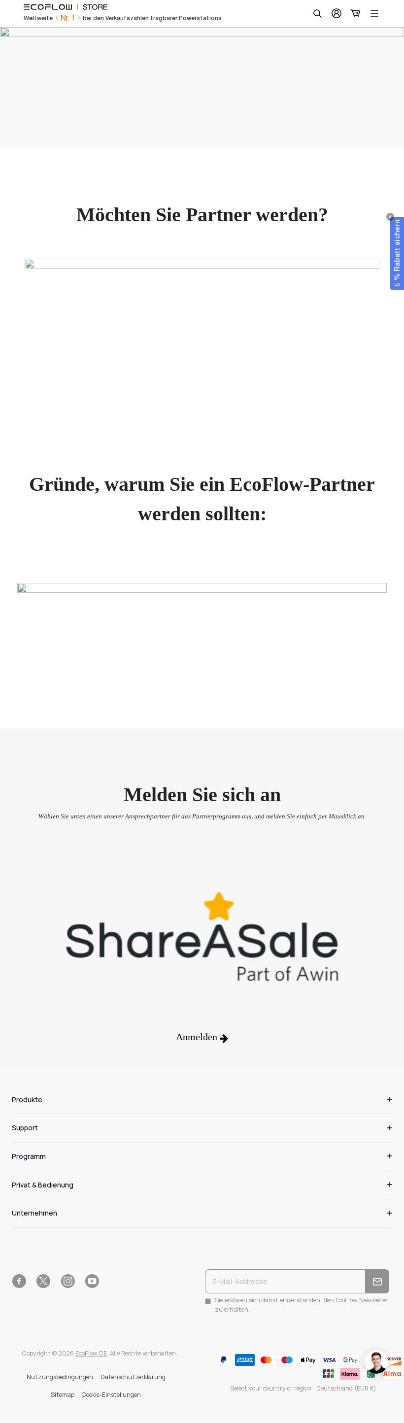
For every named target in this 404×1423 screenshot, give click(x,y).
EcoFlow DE (91, 1353)
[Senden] (377, 1281)
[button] (397, 253)
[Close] (390, 217)
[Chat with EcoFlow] (376, 1362)
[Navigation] (374, 13)
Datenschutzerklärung (133, 1377)
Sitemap (62, 1394)
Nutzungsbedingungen (60, 1377)
